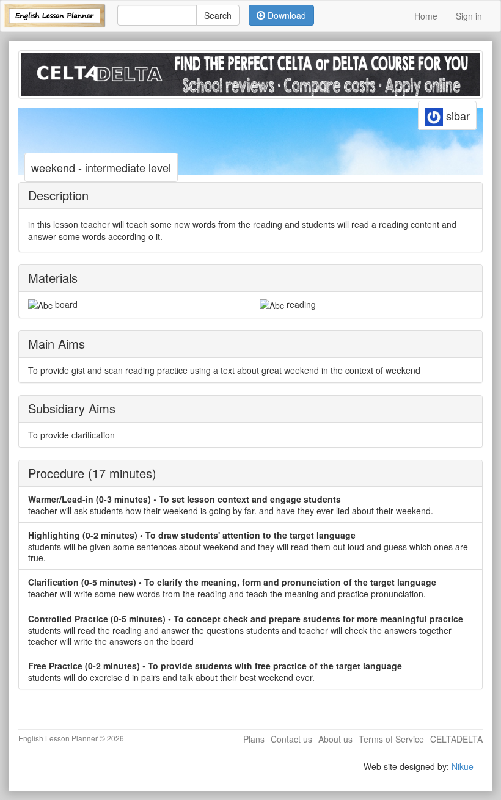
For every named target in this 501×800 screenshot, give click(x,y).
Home (425, 16)
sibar (456, 115)
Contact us (291, 739)
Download (285, 15)
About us (335, 739)
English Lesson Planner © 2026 (71, 738)
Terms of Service (391, 739)
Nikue (463, 766)
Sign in (469, 16)
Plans (254, 739)
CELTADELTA (456, 739)
